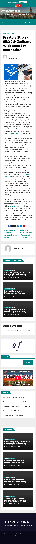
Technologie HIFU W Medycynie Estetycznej (16, 411)
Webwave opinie (14, 133)
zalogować (13, 330)
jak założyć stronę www (17, 206)
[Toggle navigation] (33, 22)
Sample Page (20, 540)
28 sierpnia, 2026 (11, 446)
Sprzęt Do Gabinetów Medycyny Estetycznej (15, 310)
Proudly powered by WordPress (12, 533)
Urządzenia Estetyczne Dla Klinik (13, 415)
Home (14, 540)
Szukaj (5, 357)
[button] (25, 22)
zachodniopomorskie (8, 33)
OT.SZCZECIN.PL (10, 11)
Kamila (13, 56)
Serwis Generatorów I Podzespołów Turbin (14, 292)
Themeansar (18, 536)
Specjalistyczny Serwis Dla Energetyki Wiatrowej (17, 273)
